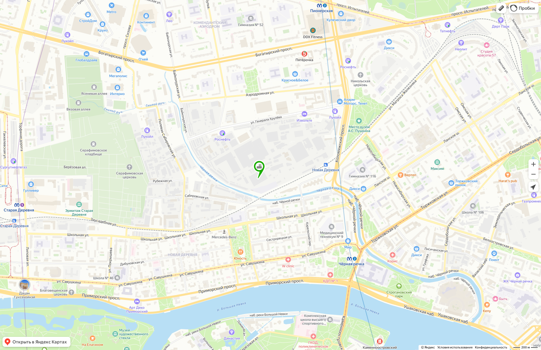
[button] (501, 8)
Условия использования (454, 347)
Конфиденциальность (491, 347)
